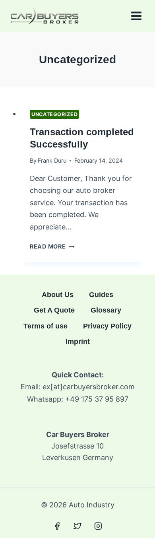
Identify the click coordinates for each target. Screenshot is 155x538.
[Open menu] (136, 16)
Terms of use (45, 326)
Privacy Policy (107, 326)
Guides (101, 295)
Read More (52, 246)
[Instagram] (98, 526)
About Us (58, 295)
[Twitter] (77, 526)
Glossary (106, 310)
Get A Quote (54, 310)
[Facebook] (57, 526)
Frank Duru (52, 160)
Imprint (78, 342)
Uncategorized (54, 114)
